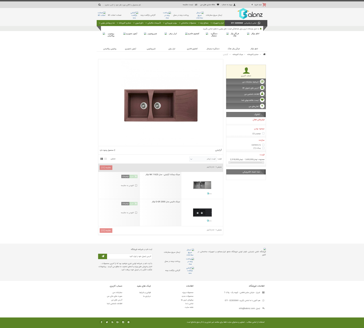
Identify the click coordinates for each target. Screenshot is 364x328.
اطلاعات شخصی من (251, 94)
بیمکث (257, 148)
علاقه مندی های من (207, 4)
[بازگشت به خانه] (264, 54)
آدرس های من (116, 300)
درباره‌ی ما (147, 296)
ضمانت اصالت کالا (114, 15)
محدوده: (261, 159)
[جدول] (105, 158)
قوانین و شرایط (145, 292)
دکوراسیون (139, 23)
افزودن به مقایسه (127, 185)
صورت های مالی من (114, 296)
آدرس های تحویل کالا (250, 88)
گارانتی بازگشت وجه (147, 15)
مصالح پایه (204, 23)
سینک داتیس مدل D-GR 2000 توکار (166, 201)
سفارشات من (117, 292)
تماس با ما (189, 303)
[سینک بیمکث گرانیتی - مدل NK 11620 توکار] (202, 184)
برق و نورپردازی (171, 23)
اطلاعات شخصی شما (114, 303)
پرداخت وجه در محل (181, 15)
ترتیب (220, 158)
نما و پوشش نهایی (108, 23)
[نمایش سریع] (179, 171)
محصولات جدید (187, 296)
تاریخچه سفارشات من (250, 82)
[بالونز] (246, 18)
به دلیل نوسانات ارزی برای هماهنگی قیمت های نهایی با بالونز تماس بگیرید (231, 28)
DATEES (256, 145)
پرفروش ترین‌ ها (187, 300)
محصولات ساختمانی (188, 23)
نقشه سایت (189, 307)
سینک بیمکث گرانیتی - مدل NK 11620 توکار (163, 174)
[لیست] (101, 158)
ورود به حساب (227, 4)
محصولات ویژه (187, 292)
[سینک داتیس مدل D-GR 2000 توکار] (202, 211)
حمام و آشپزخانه (125, 23)
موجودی (256, 133)
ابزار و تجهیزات (218, 23)
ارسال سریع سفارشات (214, 15)
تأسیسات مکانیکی (154, 23)
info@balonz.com (247, 308)
